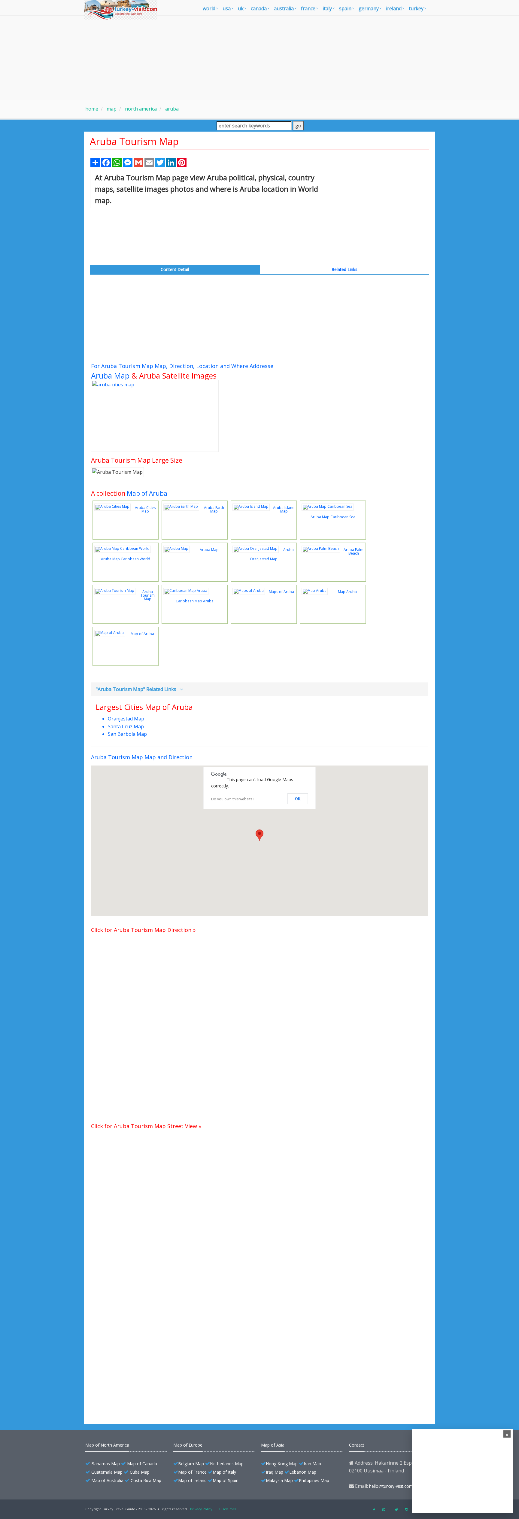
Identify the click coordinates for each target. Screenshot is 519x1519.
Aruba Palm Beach (353, 551)
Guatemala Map (107, 1472)
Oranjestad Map (126, 718)
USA (227, 8)
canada (259, 8)
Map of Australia (107, 1480)
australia (284, 8)
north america (140, 108)
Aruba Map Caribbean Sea (333, 516)
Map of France (192, 1472)
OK (298, 798)
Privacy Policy (201, 1509)
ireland (394, 8)
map (111, 108)
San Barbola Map (127, 734)
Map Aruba (347, 591)
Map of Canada (142, 1463)
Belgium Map (191, 1463)
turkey (416, 8)
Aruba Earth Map (214, 509)
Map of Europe (187, 1445)
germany (369, 8)
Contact (356, 1445)
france (308, 8)
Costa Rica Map (146, 1480)
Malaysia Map (279, 1480)
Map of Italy (224, 1472)
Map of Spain (225, 1480)
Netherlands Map (227, 1463)
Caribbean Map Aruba (195, 601)
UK (241, 8)
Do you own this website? (232, 799)
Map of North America (107, 1445)
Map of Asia (272, 1445)
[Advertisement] (259, 58)
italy (327, 8)
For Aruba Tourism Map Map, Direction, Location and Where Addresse (182, 366)
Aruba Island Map (284, 509)
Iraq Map (274, 1472)
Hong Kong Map (282, 1463)
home (91, 108)
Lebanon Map (302, 1472)
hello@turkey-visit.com (391, 1486)
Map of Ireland (192, 1480)
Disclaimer (227, 1509)
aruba (171, 108)
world (209, 8)
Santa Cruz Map (126, 726)
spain (345, 8)
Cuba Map (140, 1472)
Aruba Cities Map (145, 509)
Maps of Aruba (281, 591)
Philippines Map (314, 1480)
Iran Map (312, 1463)
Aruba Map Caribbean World (125, 559)
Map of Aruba (147, 493)
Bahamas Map (105, 1463)
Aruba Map (110, 375)
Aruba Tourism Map (148, 595)
